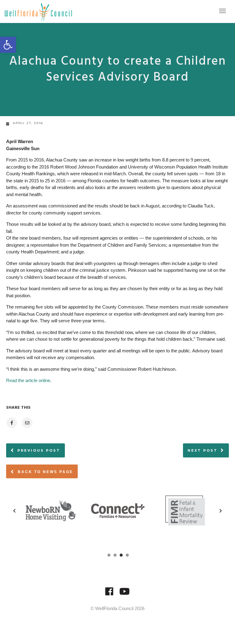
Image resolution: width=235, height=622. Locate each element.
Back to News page (44, 472)
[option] (61, 510)
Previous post (38, 450)
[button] (8, 45)
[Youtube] (124, 594)
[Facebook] (109, 594)
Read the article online (28, 380)
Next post (203, 450)
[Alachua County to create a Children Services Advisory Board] (11, 422)
